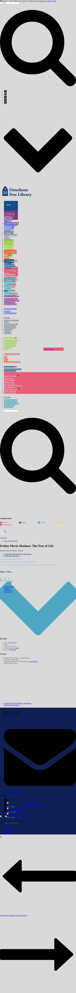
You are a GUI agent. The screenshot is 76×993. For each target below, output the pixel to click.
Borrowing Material (10, 344)
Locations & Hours (10, 324)
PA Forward (8, 333)
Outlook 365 (8, 588)
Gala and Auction (9, 384)
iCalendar (7, 586)
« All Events (3, 538)
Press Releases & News (10, 236)
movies (13, 648)
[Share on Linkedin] (9, 577)
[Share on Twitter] (5, 577)
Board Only (7, 832)
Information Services (10, 342)
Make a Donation (11, 276)
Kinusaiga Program (10, 371)
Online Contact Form (10, 283)
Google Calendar (9, 585)
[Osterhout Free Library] (17, 198)
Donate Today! (49, 349)
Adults (6, 360)
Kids (5, 256)
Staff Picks (7, 331)
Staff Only (7, 830)
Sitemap (6, 828)
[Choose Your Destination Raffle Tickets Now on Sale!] (24, 801)
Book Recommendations (11, 223)
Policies (6, 349)
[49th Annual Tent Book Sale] (16, 807)
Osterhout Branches (10, 326)
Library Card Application (9, 247)
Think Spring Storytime (12, 556)
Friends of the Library (11, 389)
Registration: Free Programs (10, 266)
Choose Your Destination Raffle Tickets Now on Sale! (24, 803)
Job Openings (8, 330)
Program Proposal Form (9, 290)
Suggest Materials (8, 294)
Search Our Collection (8, 219)
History (7, 239)
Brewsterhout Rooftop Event (13, 385)
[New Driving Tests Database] (17, 812)
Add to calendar (8, 579)
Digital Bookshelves (10, 304)
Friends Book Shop (10, 391)
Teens (6, 257)
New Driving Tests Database (16, 814)
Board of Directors (10, 328)
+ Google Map (32, 660)
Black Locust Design (11, 821)
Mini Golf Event (9, 387)
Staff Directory (8, 407)
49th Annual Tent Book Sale (16, 808)
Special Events (9, 275)
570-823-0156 (9, 716)
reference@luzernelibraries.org (13, 790)
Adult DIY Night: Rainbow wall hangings (17, 554)
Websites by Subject (9, 230)
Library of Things (9, 302)
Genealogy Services (10, 346)
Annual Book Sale (10, 393)
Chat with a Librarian (8, 287)
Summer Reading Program (12, 362)
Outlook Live (8, 590)
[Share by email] (13, 577)
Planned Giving (9, 382)
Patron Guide (8, 348)
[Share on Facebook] (1, 577)
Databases (8, 227)
